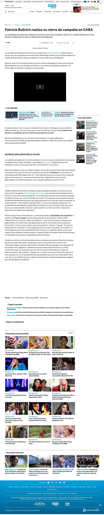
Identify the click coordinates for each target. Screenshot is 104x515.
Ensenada (52, 487)
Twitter (56, 483)
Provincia (32, 487)
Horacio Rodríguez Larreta (34, 193)
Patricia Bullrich (54, 53)
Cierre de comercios (38, 1)
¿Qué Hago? (82, 487)
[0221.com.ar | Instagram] (85, 2)
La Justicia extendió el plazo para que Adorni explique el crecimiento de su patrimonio (40, 312)
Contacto (74, 493)
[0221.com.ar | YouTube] (95, 2)
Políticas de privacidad (50, 493)
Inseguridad (18, 1)
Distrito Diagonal (49, 1)
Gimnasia (65, 11)
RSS (68, 493)
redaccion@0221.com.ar (61, 499)
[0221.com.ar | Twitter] (92, 2)
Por (7, 42)
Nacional (16, 25)
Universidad (47, 11)
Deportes (59, 487)
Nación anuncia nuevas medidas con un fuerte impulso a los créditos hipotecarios (38, 308)
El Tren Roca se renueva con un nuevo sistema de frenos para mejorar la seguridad (39, 315)
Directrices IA (62, 493)
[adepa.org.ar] (39, 504)
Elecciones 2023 (32, 298)
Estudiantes (56, 11)
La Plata (31, 11)
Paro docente (27, 1)
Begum (89, 487)
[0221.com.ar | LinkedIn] (98, 2)
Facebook (52, 483)
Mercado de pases (76, 1)
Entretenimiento (52, 489)
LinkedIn (64, 483)
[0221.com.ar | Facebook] (88, 2)
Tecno (94, 487)
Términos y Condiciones (34, 493)
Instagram (48, 483)
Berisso (45, 487)
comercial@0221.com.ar (76, 499)
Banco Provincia (65, 1)
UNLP (57, 1)
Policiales (39, 11)
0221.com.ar (8, 25)
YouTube (60, 483)
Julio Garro (47, 162)
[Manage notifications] (100, 505)
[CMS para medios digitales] (91, 510)
